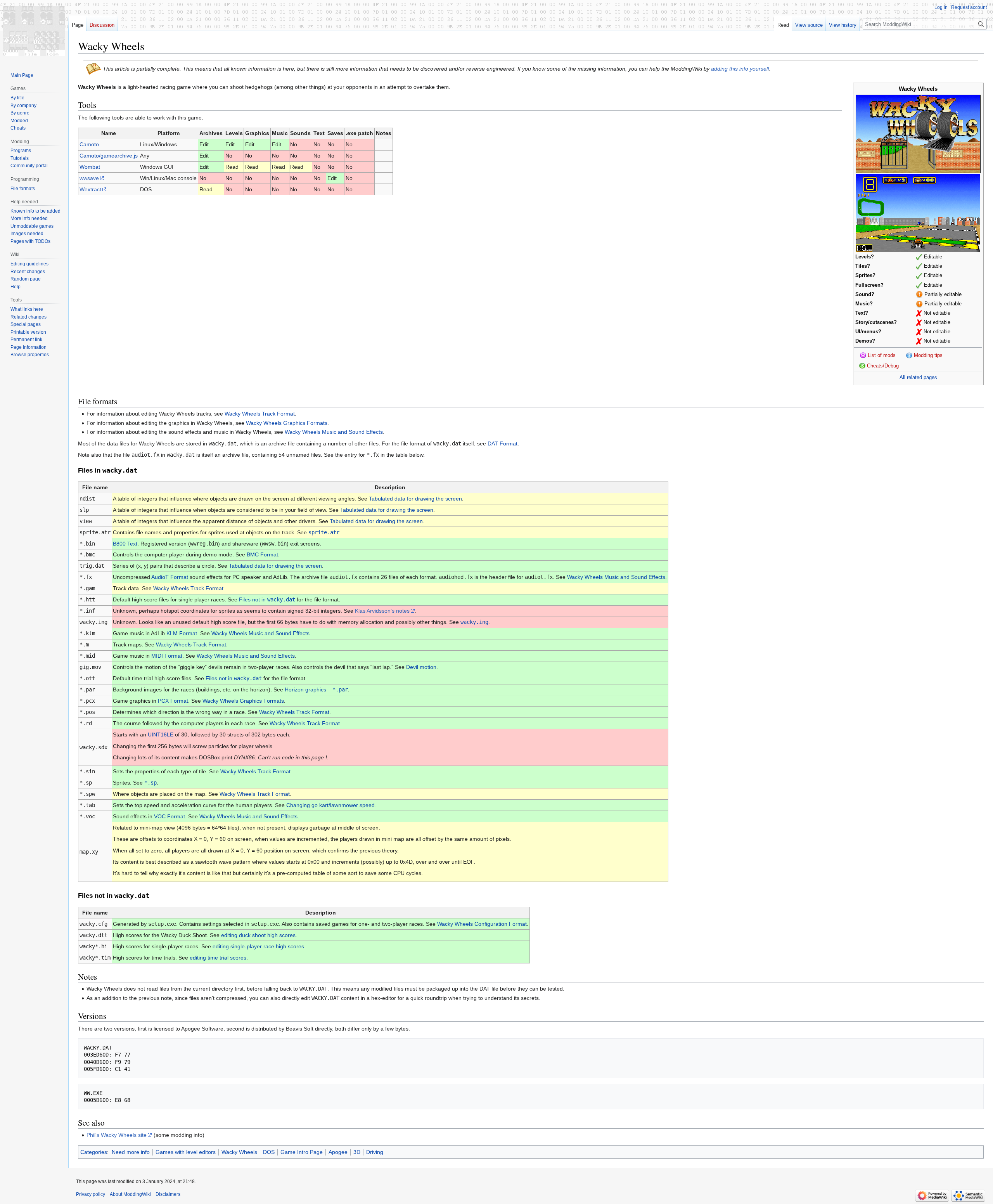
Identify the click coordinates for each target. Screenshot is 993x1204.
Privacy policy (90, 1194)
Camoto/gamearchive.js (109, 155)
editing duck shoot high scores (258, 935)
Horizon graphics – (316, 689)
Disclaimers (168, 1194)
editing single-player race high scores (258, 946)
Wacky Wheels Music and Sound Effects (334, 432)
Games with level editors (186, 1152)
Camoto (89, 144)
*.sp (150, 783)
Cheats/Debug (883, 366)
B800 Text (125, 544)
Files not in (267, 599)
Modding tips (928, 355)
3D (356, 1152)
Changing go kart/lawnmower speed (330, 805)
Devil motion (421, 667)
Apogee (338, 1152)
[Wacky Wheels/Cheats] (862, 366)
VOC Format (169, 816)
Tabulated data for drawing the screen (415, 498)
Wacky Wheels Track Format (260, 414)
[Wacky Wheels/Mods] (863, 355)
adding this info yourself (740, 69)
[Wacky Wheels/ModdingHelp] (909, 355)
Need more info (131, 1152)
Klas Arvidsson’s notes (382, 611)
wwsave (89, 178)
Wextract (90, 189)
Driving (374, 1152)
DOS (269, 1152)
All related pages (918, 377)
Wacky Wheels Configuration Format (482, 924)
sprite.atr (323, 532)
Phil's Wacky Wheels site (116, 1135)
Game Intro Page (301, 1152)
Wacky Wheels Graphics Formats (286, 423)
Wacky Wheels (239, 1152)
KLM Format (181, 633)
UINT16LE (160, 734)
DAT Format (502, 443)
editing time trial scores (218, 958)
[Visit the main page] (34, 31)
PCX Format (173, 701)
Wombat (90, 167)
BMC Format (262, 554)
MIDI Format (166, 656)
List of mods (882, 355)
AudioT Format (169, 577)
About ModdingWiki (130, 1194)
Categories (93, 1152)
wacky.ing (474, 622)
